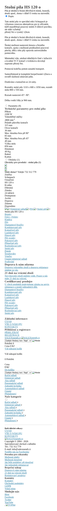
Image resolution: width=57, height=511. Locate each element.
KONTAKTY (11, 327)
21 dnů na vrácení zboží (16, 473)
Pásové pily (10, 235)
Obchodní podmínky (14, 483)
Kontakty (9, 480)
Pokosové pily (11, 240)
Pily (32, 209)
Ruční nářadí (11, 375)
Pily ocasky (10, 238)
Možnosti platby (12, 457)
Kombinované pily (13, 227)
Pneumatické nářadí (14, 383)
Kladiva (8, 219)
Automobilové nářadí (14, 388)
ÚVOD (8, 321)
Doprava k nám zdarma (15, 470)
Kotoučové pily (12, 230)
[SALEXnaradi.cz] (14, 438)
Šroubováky (10, 253)
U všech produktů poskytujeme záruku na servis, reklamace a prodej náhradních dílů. (27, 285)
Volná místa (10, 488)
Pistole (8, 251)
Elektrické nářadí (18, 209)
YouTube (9, 502)
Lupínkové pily (12, 232)
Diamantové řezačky (14, 225)
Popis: (11, 16)
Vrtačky (8, 256)
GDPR (8, 486)
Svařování (9, 261)
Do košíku (9, 369)
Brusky (8, 214)
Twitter (8, 499)
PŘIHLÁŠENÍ (12, 332)
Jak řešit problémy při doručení (19, 462)
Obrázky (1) (14, 159)
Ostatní (8, 391)
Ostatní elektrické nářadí (16, 259)
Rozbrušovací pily (13, 246)
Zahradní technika (13, 386)
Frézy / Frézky (11, 217)
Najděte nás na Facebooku (17, 452)
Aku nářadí (10, 380)
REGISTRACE (12, 335)
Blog (7, 494)
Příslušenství (10, 394)
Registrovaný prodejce (15, 475)
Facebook (9, 497)
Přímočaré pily (11, 243)
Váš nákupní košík (13, 348)
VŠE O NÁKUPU (13, 324)
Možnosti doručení (13, 459)
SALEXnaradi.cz (13, 337)
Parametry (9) (14, 106)
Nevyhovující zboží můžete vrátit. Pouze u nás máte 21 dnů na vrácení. (26, 277)
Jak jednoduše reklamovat (16, 465)
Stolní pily (42, 209)
